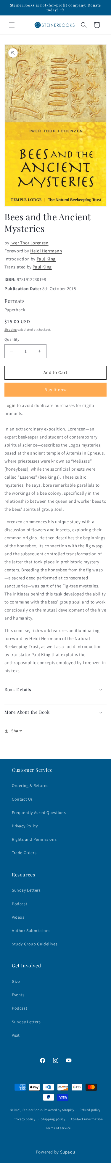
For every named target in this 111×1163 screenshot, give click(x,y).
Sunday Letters (26, 890)
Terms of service (58, 1128)
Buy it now (55, 389)
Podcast (19, 903)
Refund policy (90, 1110)
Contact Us (22, 799)
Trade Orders (24, 852)
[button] (11, 25)
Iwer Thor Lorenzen (29, 243)
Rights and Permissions (34, 839)
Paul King (46, 259)
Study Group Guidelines (34, 944)
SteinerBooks (32, 1110)
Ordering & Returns (30, 785)
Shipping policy (53, 1119)
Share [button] (16, 730)
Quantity (11, 339)
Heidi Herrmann (46, 251)
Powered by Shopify (59, 1110)
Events (18, 994)
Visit (16, 1035)
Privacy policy (25, 1119)
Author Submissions (31, 930)
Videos (18, 917)
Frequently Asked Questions (39, 812)
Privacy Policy (25, 826)
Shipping (10, 329)
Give (16, 981)
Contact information (87, 1119)
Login (10, 405)
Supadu (67, 1152)
